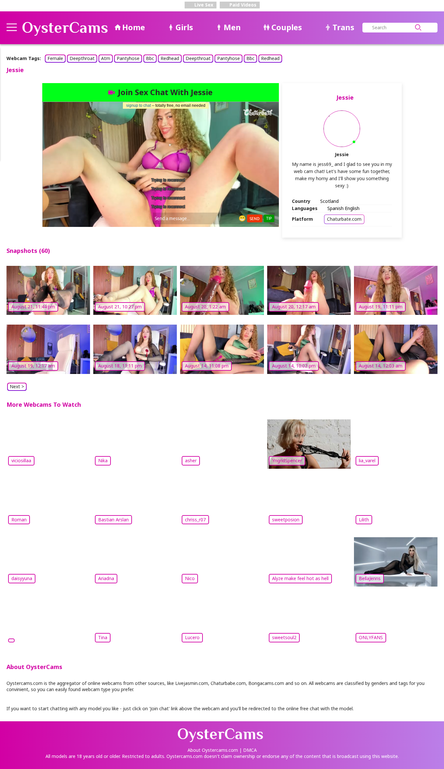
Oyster (65, 27)
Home (133, 27)
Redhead (170, 58)
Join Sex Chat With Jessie (165, 92)
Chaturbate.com (344, 219)
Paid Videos (242, 5)
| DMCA (248, 750)
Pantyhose (128, 58)
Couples (286, 27)
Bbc (150, 58)
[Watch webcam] (48, 620)
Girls (184, 27)
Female (55, 58)
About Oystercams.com (213, 750)
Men (232, 27)
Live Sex (203, 5)
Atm (105, 58)
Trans (343, 27)
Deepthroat (82, 58)
